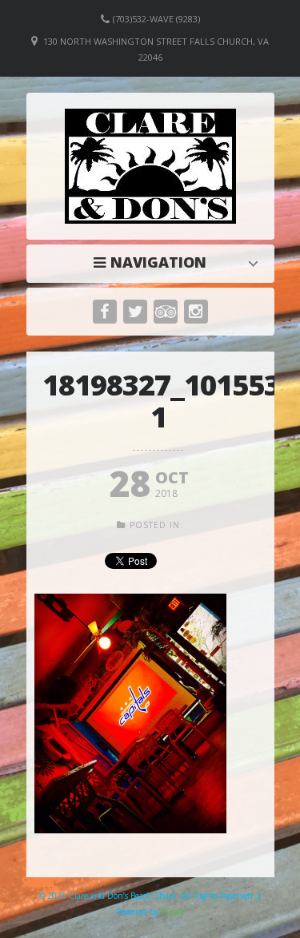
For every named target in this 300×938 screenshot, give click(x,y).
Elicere (173, 911)
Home (154, 262)
